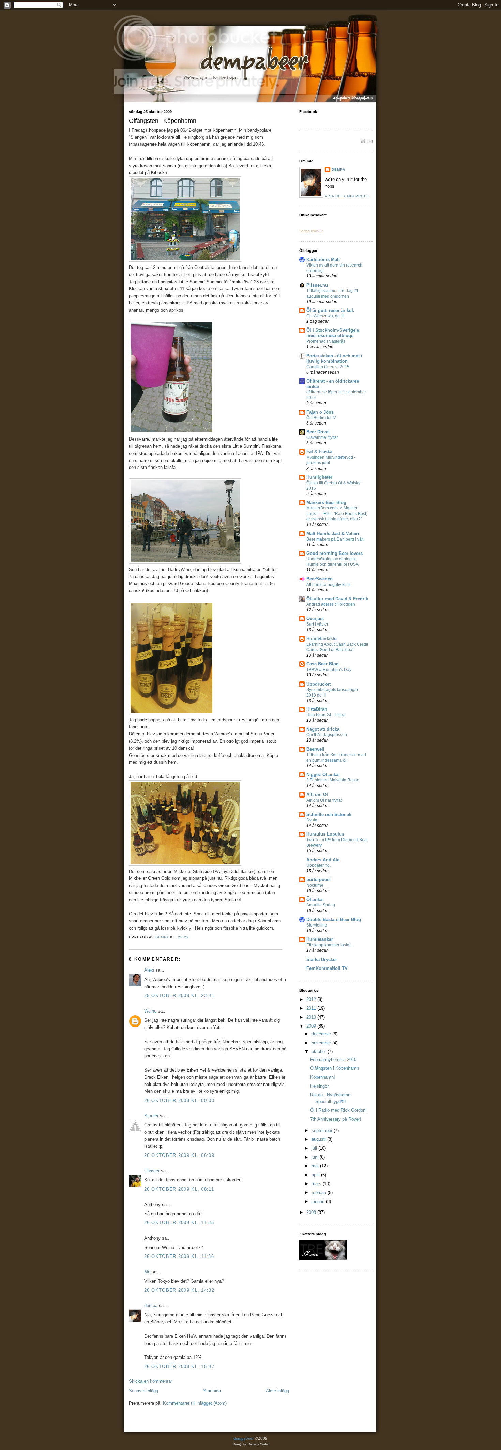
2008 (311, 1212)
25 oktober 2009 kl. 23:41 (179, 995)
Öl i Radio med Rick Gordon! (338, 1110)
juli (315, 1148)
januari (319, 1201)
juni (316, 1157)
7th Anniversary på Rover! (335, 1119)
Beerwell (315, 749)
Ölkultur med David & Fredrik (337, 598)
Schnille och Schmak (328, 814)
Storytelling (316, 925)
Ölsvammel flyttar (322, 437)
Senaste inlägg (143, 1390)
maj (316, 1165)
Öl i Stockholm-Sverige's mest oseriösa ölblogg (332, 333)
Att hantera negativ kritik (328, 584)
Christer (152, 1170)
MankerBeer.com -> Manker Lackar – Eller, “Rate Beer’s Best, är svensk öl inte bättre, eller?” (336, 513)
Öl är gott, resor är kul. (330, 310)
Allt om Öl (317, 794)
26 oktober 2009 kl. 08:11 (179, 1189)
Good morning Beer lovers (334, 553)
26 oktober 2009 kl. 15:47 (179, 1366)
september (323, 1130)
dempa (150, 1305)
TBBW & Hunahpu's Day (328, 669)
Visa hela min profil (347, 196)
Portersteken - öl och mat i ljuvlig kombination (334, 358)
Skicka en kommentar (150, 1381)
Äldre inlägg (277, 1390)
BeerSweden (319, 579)
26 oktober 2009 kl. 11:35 (179, 1222)
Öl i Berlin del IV (321, 417)
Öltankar (315, 899)
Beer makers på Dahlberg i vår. (335, 539)
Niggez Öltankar (323, 774)
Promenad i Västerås (325, 341)
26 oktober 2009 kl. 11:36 (179, 1256)
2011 (311, 1008)
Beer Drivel (318, 431)
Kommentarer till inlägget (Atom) (195, 1403)
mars (317, 1183)
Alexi (149, 970)
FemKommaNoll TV (327, 968)
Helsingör (319, 1086)
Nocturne (314, 885)
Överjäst (315, 618)
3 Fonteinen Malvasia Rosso (332, 780)
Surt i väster (317, 624)
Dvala (311, 820)
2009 (311, 1026)
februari (320, 1192)
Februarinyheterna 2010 (333, 1059)
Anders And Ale (322, 859)
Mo (147, 1271)
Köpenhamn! (322, 1077)
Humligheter (319, 477)
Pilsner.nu (317, 285)
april (316, 1174)
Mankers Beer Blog (326, 502)
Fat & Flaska (319, 451)
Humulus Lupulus (325, 834)
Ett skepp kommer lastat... (329, 945)
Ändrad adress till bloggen (330, 604)
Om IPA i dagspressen (326, 734)
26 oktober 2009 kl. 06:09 (179, 1155)
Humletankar (319, 939)
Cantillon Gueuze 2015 (327, 366)
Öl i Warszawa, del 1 (325, 316)
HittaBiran (316, 709)
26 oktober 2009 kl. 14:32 (179, 1290)
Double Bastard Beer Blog (333, 919)
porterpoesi (318, 879)
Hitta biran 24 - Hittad (326, 715)
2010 (311, 1017)
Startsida (212, 1390)
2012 (311, 999)
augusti (319, 1139)
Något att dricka (322, 729)
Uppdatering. (318, 865)
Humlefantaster (322, 638)
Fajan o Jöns (320, 412)
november (322, 1042)
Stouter (151, 1115)
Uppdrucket (318, 684)
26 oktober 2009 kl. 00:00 (179, 1100)
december (322, 1033)
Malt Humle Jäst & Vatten (332, 533)
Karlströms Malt (323, 259)
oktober (320, 1051)
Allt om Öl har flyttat (324, 800)
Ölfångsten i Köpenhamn (334, 1068)
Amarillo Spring (320, 905)
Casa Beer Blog (322, 663)
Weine (150, 1011)
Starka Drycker (321, 959)
